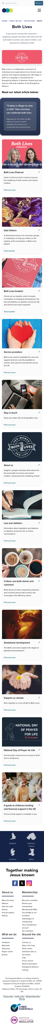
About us (7, 892)
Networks (6, 945)
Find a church (27, 960)
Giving (4, 909)
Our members (27, 931)
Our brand (26, 954)
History (5, 915)
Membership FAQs (29, 909)
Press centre (27, 948)
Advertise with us (29, 951)
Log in (40, 3)
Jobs (24, 957)
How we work (7, 906)
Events (4, 954)
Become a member (30, 900)
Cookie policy (19, 996)
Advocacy (6, 948)
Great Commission (29, 963)
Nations (5, 903)
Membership (30, 892)
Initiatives (29, 21)
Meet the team (8, 900)
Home (4, 21)
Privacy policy (8, 996)
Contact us (26, 942)
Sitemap (22, 999)
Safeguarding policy (33, 996)
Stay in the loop (28, 945)
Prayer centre (7, 951)
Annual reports (8, 912)
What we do (16, 21)
